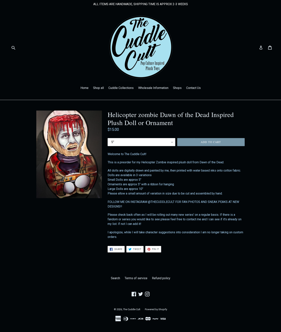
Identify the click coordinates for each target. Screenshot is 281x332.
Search (115, 278)
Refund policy (161, 278)
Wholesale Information (153, 88)
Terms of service (136, 278)
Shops (177, 88)
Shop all (98, 88)
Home (84, 88)
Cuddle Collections (121, 88)
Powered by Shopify (156, 309)
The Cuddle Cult (131, 309)
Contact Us (193, 88)
